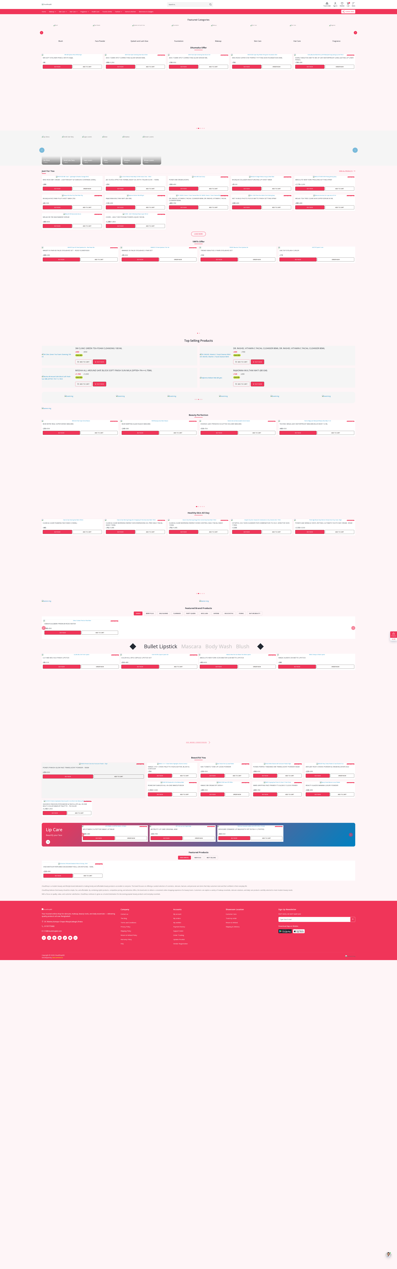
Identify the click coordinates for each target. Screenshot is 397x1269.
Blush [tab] (242, 646)
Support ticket (178, 931)
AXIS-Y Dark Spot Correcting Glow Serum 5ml (62, 58)
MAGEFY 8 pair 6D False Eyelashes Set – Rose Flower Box (66, 250)
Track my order (231, 918)
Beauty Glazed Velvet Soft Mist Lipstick (295, 726)
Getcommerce (57, 957)
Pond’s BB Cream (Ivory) (179, 180)
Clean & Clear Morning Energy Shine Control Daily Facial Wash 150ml (70, 524)
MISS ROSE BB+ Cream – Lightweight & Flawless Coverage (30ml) (69, 180)
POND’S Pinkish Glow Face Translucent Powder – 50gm (66, 768)
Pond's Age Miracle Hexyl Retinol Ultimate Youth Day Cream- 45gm (197, 523)
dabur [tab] (138, 613)
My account (177, 914)
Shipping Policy (126, 931)
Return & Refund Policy (129, 935)
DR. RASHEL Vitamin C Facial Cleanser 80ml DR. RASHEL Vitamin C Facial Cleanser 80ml (197, 199)
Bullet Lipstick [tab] (160, 646)
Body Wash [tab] (218, 646)
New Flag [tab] (197, 858)
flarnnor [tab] (177, 613)
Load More (198, 234)
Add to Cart (87, 67)
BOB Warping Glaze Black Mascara (136, 424)
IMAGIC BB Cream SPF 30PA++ (212, 785)
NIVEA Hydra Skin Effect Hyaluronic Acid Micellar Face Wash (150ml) (260, 576)
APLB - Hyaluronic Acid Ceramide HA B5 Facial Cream (316, 576)
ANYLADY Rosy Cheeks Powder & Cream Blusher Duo (327, 767)
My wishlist (177, 922)
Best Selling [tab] (211, 858)
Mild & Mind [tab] (163, 613)
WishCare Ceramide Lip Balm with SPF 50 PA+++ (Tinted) (241, 829)
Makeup (51, 12)
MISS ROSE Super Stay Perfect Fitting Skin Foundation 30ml (131, 58)
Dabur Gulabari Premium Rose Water (60, 624)
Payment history (179, 927)
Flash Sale (350, 12)
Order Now (150, 67)
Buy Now (57, 67)
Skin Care (62, 12)
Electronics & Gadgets (146, 12)
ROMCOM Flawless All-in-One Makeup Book (166, 785)
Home (44, 12)
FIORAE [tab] (241, 613)
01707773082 (49, 926)
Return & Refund (232, 922)
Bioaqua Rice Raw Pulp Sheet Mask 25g (59, 198)
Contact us (124, 914)
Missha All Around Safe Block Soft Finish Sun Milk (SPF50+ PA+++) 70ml (113, 370)
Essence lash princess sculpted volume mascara (221, 424)
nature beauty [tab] (254, 613)
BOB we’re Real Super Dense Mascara (58, 424)
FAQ (122, 944)
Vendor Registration (180, 944)
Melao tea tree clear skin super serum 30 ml (314, 198)
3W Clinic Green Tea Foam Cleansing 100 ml (98, 348)
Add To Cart (85, 362)
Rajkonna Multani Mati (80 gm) (119, 198)
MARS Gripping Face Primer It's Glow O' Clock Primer (275, 785)
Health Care (95, 12)
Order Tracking (178, 935)
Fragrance (83, 12)
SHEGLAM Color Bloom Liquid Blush (310, 111)
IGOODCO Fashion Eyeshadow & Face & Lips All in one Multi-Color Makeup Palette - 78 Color (65, 805)
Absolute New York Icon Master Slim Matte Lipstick (65, 658)
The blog (124, 918)
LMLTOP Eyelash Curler (289, 250)
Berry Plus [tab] (150, 613)
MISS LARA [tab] (204, 613)
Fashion (117, 12)
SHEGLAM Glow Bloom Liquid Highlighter (250, 111)
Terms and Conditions (128, 922)
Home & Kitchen (130, 12)
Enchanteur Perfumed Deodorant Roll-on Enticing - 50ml (68, 867)
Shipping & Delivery (233, 927)
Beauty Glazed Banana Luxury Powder (322, 785)
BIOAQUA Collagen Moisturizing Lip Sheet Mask (252, 180)
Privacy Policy (125, 927)
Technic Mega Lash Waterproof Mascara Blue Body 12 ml (303, 424)
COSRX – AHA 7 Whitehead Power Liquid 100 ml (125, 217)
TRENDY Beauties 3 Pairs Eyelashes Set (217, 250)
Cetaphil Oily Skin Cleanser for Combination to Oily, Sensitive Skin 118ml (134, 524)
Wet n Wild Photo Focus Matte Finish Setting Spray (254, 198)
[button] (41, 32)
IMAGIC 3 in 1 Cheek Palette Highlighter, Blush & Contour (168, 767)
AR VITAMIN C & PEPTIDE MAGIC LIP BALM (98, 829)
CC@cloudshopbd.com (53, 931)
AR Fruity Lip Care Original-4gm (164, 829)
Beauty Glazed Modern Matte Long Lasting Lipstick (222, 726)
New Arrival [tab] (184, 858)
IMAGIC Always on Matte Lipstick (135, 658)
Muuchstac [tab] (229, 613)
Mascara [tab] (191, 646)
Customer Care (231, 914)
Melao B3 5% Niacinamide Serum (56, 217)
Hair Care (73, 12)
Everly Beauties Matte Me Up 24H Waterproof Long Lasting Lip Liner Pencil (198, 59)
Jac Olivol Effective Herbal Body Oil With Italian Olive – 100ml (132, 180)
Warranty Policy (126, 939)
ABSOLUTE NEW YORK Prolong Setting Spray (313, 180)
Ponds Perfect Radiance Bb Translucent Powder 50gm (276, 767)
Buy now (100, 362)
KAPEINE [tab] (216, 613)
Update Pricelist (179, 939)
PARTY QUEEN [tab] (190, 613)
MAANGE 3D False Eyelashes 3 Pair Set (137, 250)
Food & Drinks (107, 12)
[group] (69, 396)
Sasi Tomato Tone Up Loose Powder (216, 767)
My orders (177, 918)
